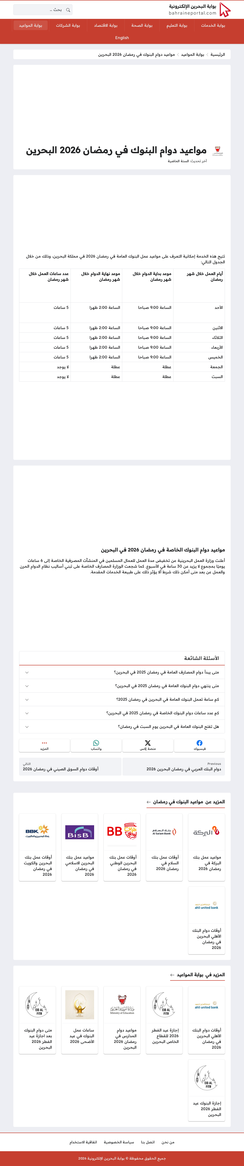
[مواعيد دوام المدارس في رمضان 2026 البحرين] (122, 1020)
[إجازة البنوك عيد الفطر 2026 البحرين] (206, 1090)
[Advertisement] (122, 104)
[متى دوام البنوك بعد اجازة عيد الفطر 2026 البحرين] (37, 1020)
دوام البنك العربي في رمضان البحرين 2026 (184, 769)
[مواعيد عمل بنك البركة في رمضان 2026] (206, 847)
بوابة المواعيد (192, 54)
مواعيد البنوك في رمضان (178, 801)
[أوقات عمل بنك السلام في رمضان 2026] (164, 847)
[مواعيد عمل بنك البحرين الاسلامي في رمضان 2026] (79, 847)
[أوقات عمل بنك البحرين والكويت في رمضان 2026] (37, 847)
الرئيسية (217, 54)
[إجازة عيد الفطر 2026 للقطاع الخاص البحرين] (164, 1020)
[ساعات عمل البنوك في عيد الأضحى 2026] (79, 1020)
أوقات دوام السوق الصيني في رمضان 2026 (60, 769)
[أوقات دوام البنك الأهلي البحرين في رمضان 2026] (206, 920)
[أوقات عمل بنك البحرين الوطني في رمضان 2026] (122, 847)
